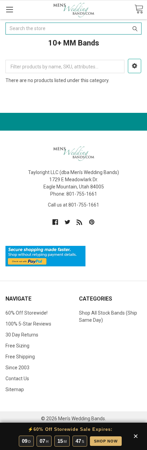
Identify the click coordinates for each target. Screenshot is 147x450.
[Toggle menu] (9, 9)
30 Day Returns (21, 335)
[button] (134, 66)
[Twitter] (67, 222)
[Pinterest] (91, 222)
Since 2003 (17, 367)
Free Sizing (17, 345)
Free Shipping (20, 356)
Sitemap (14, 389)
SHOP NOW (106, 441)
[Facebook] (55, 222)
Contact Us (17, 378)
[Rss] (79, 222)
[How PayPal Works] (45, 256)
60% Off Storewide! (26, 313)
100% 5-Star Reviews (28, 324)
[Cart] (139, 9)
